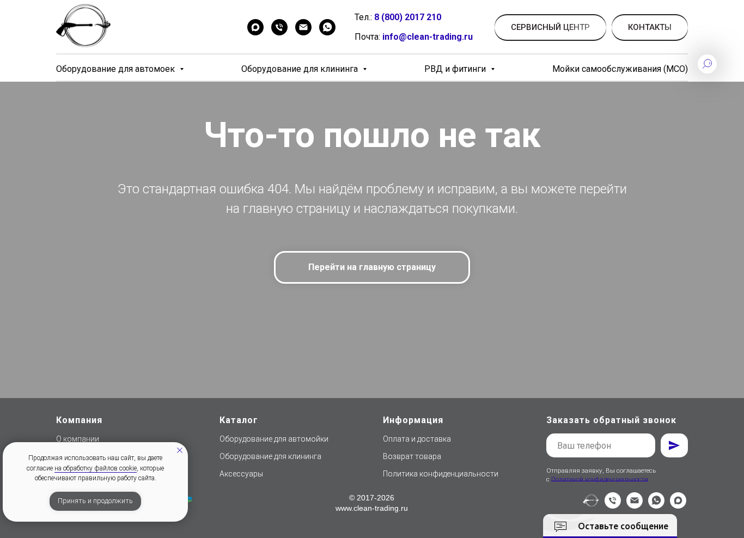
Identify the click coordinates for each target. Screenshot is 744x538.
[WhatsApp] (327, 27)
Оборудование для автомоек (116, 69)
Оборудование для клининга (300, 69)
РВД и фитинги (456, 69)
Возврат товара (412, 456)
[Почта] (303, 27)
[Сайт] (591, 505)
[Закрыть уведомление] (179, 450)
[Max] (255, 27)
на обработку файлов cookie (95, 468)
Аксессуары (241, 473)
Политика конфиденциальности (440, 473)
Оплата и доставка (417, 439)
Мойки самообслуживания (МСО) (620, 69)
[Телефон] (279, 27)
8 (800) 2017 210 (407, 17)
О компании (77, 439)
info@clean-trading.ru (427, 37)
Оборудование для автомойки (273, 439)
